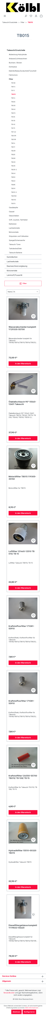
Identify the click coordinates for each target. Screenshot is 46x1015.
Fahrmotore (13, 75)
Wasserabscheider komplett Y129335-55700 (22, 328)
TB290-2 (14, 192)
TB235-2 (14, 169)
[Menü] (4, 16)
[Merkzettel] (30, 16)
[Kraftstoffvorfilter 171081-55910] (23, 608)
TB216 (13, 143)
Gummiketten (12, 257)
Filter (11, 79)
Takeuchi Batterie (15, 253)
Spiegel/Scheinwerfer (17, 240)
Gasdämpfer (13, 207)
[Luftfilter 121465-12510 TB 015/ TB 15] (23, 533)
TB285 (13, 184)
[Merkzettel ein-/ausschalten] (33, 316)
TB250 (13, 177)
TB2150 (13, 200)
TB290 (13, 188)
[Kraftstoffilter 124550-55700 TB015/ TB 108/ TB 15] (23, 758)
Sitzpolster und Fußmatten (18, 236)
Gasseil (11, 212)
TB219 (13, 147)
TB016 (13, 98)
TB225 (13, 154)
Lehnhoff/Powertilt (14, 275)
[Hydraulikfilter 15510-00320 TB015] (23, 833)
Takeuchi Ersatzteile (16, 50)
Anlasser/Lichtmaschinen (18, 59)
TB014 (13, 87)
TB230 (13, 162)
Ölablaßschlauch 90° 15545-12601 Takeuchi (22, 403)
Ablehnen (16, 1012)
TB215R (13, 139)
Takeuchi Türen (15, 244)
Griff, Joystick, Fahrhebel (18, 220)
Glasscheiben (14, 216)
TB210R (13, 136)
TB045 (13, 109)
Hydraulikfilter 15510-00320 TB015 (22, 851)
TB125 (13, 117)
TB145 (13, 124)
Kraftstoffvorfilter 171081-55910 (21, 627)
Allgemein (6, 981)
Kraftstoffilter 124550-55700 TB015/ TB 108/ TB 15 (23, 777)
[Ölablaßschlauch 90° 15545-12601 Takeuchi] (23, 384)
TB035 (13, 105)
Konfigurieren (29, 1012)
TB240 (13, 173)
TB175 (13, 128)
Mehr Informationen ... (32, 1008)
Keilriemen (13, 224)
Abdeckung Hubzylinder (18, 54)
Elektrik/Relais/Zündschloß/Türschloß (22, 71)
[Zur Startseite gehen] (23, 7)
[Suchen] (25, 16)
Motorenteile (14, 232)
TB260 (13, 181)
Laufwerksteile (14, 228)
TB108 (13, 83)
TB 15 (13, 90)
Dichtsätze (13, 67)
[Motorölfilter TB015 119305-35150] (23, 459)
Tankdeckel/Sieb (15, 248)
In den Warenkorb (23, 363)
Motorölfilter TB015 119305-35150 (22, 477)
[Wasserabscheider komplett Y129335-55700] (23, 309)
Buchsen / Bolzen (15, 63)
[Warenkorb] (41, 16)
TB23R (13, 151)
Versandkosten (9, 993)
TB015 (13, 94)
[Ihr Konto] (36, 16)
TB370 (13, 203)
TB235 (13, 166)
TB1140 (13, 132)
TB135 (13, 120)
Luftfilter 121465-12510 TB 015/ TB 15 (21, 552)
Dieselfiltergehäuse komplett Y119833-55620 (23, 926)
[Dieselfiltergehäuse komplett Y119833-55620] (23, 907)
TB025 (13, 102)
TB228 (13, 158)
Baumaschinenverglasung (17, 266)
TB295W (13, 196)
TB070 (13, 113)
